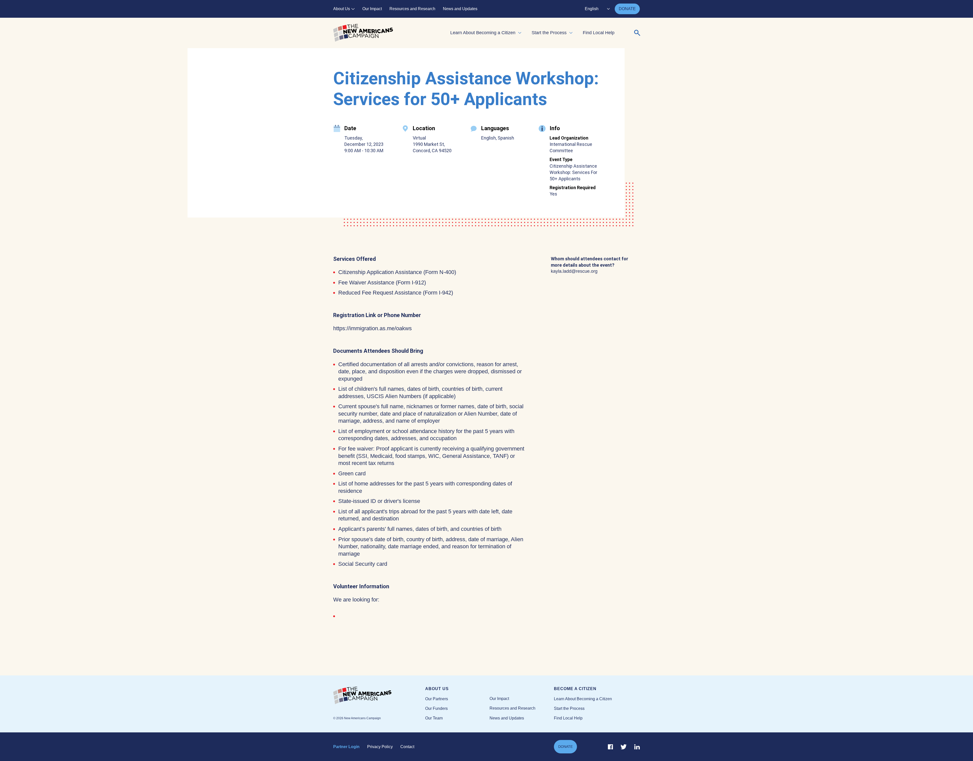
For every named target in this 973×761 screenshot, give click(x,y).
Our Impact (372, 9)
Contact (407, 747)
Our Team (434, 718)
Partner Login (346, 747)
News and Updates (460, 9)
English (591, 9)
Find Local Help (598, 32)
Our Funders (436, 708)
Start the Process (549, 32)
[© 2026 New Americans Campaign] (379, 696)
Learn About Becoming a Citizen (482, 32)
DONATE (627, 9)
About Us (341, 9)
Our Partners (436, 699)
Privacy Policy (380, 747)
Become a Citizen (575, 689)
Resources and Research (412, 9)
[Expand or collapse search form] (637, 33)
